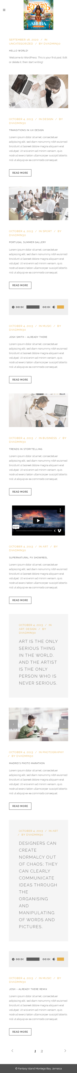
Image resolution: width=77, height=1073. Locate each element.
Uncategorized (21, 43)
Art (45, 546)
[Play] (13, 307)
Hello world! (18, 50)
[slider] (62, 302)
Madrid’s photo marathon (27, 763)
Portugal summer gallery (27, 242)
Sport (47, 231)
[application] (38, 307)
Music (47, 325)
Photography (53, 752)
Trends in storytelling (25, 449)
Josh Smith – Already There (28, 337)
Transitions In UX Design (26, 130)
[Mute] (53, 307)
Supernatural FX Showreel (28, 557)
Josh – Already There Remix (28, 989)
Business (50, 438)
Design (48, 119)
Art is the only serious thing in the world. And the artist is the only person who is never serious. (38, 662)
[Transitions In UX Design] (38, 91)
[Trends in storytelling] (38, 410)
